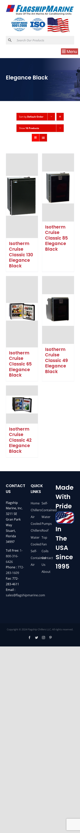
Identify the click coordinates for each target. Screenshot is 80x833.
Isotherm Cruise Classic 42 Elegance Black (20, 440)
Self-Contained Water (45, 510)
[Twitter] (36, 637)
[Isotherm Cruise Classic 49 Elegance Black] (58, 310)
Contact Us (45, 561)
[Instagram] (43, 637)
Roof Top (45, 533)
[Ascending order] (60, 117)
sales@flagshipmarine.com (25, 595)
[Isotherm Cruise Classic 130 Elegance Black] (22, 196)
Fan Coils (45, 547)
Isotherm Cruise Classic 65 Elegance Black (20, 364)
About (45, 572)
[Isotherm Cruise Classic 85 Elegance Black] (58, 188)
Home (34, 503)
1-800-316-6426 (14, 556)
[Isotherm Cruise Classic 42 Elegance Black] (22, 405)
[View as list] (43, 137)
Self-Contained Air (34, 558)
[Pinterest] (50, 637)
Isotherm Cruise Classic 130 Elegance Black (21, 255)
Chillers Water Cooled (34, 537)
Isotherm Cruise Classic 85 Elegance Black (56, 238)
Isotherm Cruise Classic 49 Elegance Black (56, 360)
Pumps (45, 524)
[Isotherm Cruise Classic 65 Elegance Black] (22, 311)
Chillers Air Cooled (34, 517)
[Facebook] (29, 637)
